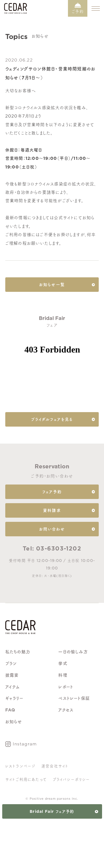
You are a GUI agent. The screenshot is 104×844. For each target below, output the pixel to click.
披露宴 (12, 675)
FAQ (10, 710)
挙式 (62, 663)
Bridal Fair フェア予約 (52, 811)
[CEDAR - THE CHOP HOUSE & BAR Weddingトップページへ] (20, 629)
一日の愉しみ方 (73, 652)
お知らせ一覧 (52, 284)
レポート (65, 687)
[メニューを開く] (95, 8)
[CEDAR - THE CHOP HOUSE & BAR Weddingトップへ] (15, 12)
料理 (62, 675)
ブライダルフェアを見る (52, 419)
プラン (11, 663)
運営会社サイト (55, 766)
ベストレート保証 (74, 698)
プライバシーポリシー (71, 779)
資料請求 (52, 510)
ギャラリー (14, 698)
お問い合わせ (52, 529)
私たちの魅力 (17, 652)
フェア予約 (52, 492)
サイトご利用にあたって (26, 779)
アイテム (12, 687)
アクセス (65, 710)
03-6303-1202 (58, 548)
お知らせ (13, 722)
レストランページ (20, 766)
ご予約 (78, 11)
